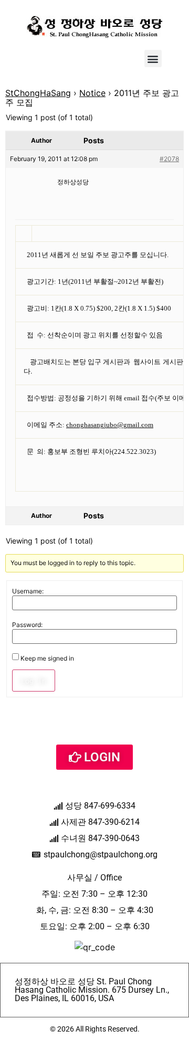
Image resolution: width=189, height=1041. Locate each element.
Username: (28, 591)
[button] (153, 58)
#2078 (169, 159)
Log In (33, 680)
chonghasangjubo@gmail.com (109, 425)
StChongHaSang (38, 93)
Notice (92, 93)
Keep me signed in (47, 658)
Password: (27, 625)
